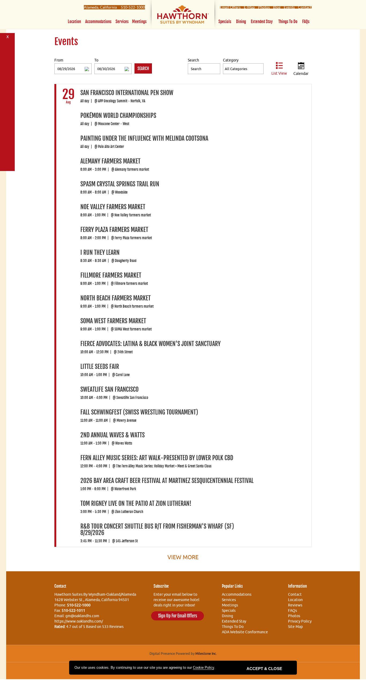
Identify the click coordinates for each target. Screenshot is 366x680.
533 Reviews (113, 626)
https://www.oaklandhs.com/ (78, 621)
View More (183, 557)
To (96, 60)
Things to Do (287, 21)
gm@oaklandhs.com (82, 616)
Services (122, 21)
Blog (277, 7)
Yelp (7, 154)
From (58, 60)
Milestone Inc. (206, 653)
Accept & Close (264, 668)
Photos (264, 7)
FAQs (305, 21)
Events (289, 7)
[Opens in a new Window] (183, 15)
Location (74, 21)
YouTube (7, 94)
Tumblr (7, 114)
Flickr (7, 85)
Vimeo (7, 134)
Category (230, 60)
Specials (224, 21)
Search (193, 60)
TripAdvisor (7, 144)
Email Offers (230, 7)
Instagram (7, 164)
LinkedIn (7, 124)
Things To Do (233, 626)
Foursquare (7, 65)
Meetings (139, 21)
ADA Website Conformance (245, 632)
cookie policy (203, 668)
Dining (241, 21)
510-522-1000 (133, 7)
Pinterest (7, 75)
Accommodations (98, 21)
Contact (304, 7)
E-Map (249, 7)
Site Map (295, 626)
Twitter (7, 55)
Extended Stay (262, 21)
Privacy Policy (300, 621)
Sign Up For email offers (177, 616)
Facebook (7, 45)
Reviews (295, 605)
